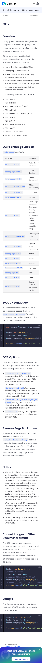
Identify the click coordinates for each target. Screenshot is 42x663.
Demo (31, 10)
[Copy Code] (38, 327)
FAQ (37, 10)
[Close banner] (39, 649)
